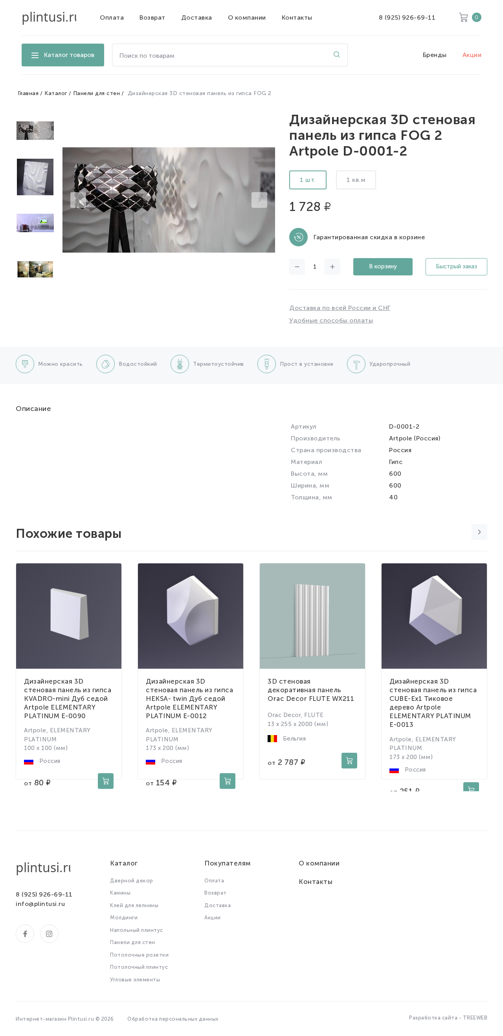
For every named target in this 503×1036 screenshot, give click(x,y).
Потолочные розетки (139, 955)
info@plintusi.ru (40, 904)
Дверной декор (131, 881)
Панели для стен (96, 93)
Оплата (112, 17)
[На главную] (49, 18)
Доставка (196, 17)
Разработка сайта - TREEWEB (448, 1018)
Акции (472, 55)
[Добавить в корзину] (106, 781)
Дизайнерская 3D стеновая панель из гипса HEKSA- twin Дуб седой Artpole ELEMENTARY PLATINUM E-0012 (189, 698)
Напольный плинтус (136, 930)
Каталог (55, 93)
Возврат (152, 17)
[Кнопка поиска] (337, 55)
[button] (78, 200)
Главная (28, 93)
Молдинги (124, 917)
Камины (120, 893)
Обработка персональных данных (172, 1019)
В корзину (383, 266)
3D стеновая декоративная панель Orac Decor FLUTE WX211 (311, 689)
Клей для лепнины (134, 905)
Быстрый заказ (456, 266)
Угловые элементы (135, 980)
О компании (247, 17)
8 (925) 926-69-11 (407, 17)
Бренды (435, 55)
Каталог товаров (69, 55)
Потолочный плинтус (139, 967)
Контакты (297, 17)
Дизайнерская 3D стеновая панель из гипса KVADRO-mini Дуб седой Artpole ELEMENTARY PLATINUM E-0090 (67, 698)
